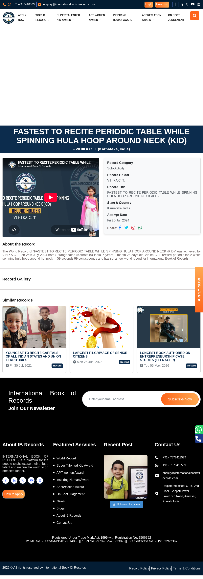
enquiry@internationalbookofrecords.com (68, 4)
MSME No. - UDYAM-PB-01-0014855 (52, 541)
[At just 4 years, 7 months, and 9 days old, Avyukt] (125, 477)
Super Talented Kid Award (68, 17)
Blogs (60, 508)
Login (148, 4)
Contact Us (64, 522)
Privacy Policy (161, 568)
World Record (41, 17)
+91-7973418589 (23, 4)
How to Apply (13, 494)
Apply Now (22, 17)
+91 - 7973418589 (174, 457)
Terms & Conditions (187, 568)
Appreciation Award (151, 17)
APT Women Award (97, 17)
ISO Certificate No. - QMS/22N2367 (152, 541)
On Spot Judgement (176, 17)
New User (162, 4)
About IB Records (68, 515)
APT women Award (70, 472)
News (60, 501)
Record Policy (139, 568)
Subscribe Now (180, 399)
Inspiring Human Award (123, 17)
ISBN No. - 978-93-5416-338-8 (102, 541)
